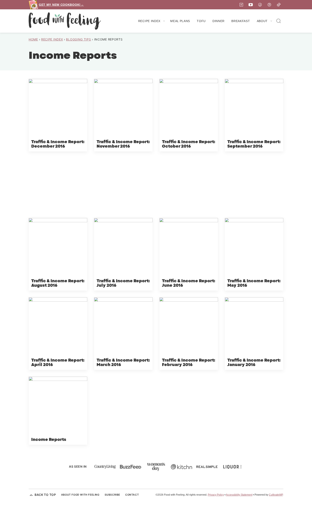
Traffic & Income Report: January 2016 (254, 362)
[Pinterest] (269, 4)
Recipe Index (149, 21)
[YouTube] (250, 4)
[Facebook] (260, 4)
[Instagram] (241, 4)
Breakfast (240, 21)
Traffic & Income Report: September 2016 (254, 144)
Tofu (201, 21)
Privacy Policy (216, 494)
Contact (132, 494)
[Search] (278, 21)
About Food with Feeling (80, 494)
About (262, 21)
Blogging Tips (78, 39)
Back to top (45, 494)
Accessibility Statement (239, 494)
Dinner (218, 21)
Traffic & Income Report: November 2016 (123, 144)
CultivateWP (276, 494)
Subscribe (112, 494)
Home (33, 39)
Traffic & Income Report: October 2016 (188, 144)
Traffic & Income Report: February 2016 (188, 362)
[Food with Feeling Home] (65, 21)
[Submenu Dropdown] (164, 21)
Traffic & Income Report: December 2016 (57, 144)
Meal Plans (180, 21)
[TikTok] (278, 4)
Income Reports (48, 440)
